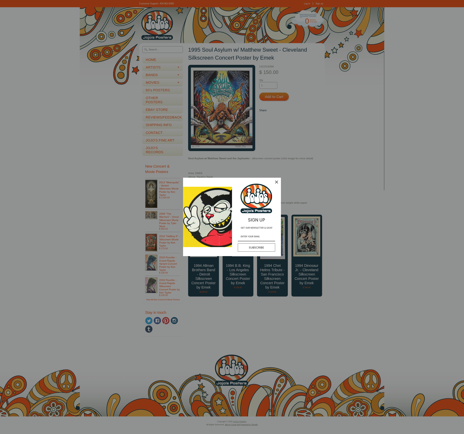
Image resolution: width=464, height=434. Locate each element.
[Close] (276, 182)
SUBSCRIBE (256, 247)
